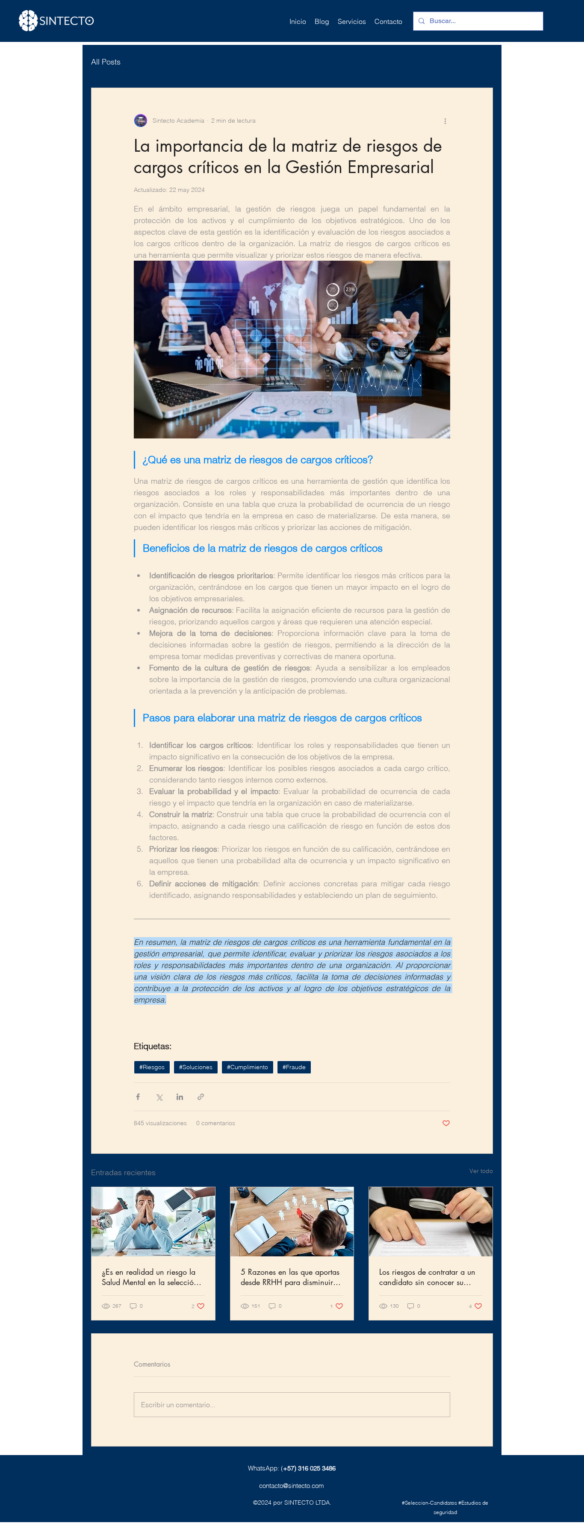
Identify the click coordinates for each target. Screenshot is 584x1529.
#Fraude (294, 1067)
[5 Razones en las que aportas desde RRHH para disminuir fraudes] (292, 1221)
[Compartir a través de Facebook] (138, 1097)
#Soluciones (195, 1067)
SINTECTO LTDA (307, 1502)
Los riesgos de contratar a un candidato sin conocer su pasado (427, 1277)
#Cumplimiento (247, 1067)
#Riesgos (152, 1067)
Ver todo (481, 1171)
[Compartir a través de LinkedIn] (180, 1097)
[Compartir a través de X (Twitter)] (159, 1097)
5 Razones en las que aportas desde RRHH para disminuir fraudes (290, 1277)
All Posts (106, 62)
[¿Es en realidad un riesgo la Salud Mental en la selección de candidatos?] (153, 1221)
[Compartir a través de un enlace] (201, 1097)
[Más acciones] (445, 120)
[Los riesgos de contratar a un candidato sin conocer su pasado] (431, 1221)
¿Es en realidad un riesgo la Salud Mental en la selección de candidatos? (150, 1277)
